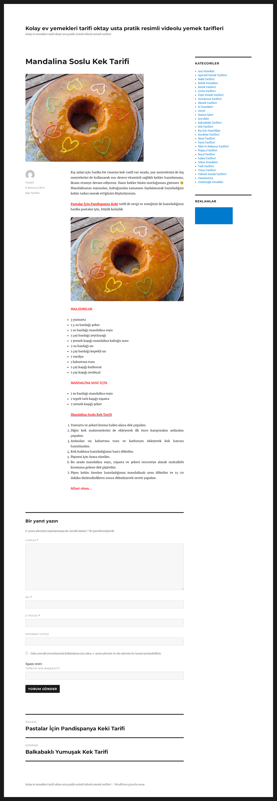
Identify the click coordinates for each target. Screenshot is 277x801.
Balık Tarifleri (206, 79)
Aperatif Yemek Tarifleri (212, 75)
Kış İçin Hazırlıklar (209, 130)
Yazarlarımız (205, 178)
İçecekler (203, 118)
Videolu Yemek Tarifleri (212, 174)
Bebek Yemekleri (208, 83)
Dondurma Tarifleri (210, 99)
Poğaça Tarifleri (207, 150)
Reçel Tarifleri (206, 154)
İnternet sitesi (37, 634)
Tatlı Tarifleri (206, 166)
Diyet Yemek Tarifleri (210, 95)
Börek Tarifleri (207, 87)
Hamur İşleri (205, 114)
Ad (28, 597)
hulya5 (29, 182)
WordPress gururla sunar (130, 784)
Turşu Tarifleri (207, 170)
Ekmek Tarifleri (207, 103)
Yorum (31, 540)
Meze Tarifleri (206, 138)
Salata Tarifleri (207, 158)
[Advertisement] (214, 216)
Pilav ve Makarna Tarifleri (213, 146)
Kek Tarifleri (32, 192)
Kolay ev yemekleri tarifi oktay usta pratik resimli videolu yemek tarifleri (124, 28)
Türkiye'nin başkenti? (42, 668)
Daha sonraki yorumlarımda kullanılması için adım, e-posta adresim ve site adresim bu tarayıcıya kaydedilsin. (96, 653)
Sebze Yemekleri (208, 162)
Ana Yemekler (206, 71)
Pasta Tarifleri (206, 142)
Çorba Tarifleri (207, 91)
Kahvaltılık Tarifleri (209, 122)
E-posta (32, 615)
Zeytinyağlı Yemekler (210, 182)
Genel (201, 110)
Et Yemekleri (205, 107)
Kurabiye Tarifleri (208, 134)
